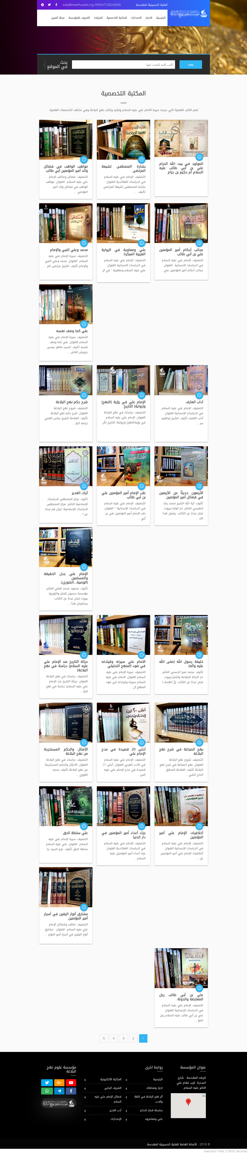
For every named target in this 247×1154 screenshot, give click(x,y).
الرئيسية (161, 17)
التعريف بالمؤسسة (79, 17)
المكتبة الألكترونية (110, 1079)
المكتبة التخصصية (117, 17)
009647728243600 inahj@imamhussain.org (92, 5)
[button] (188, 1102)
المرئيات (98, 17)
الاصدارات (136, 17)
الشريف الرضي (112, 1088)
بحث (191, 64)
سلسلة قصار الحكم (151, 1110)
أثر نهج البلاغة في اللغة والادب (148, 1099)
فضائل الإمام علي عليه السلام (108, 1099)
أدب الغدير (115, 1110)
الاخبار (148, 17)
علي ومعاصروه (154, 1119)
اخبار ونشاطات (154, 1088)
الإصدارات (116, 1119)
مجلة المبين (58, 17)
